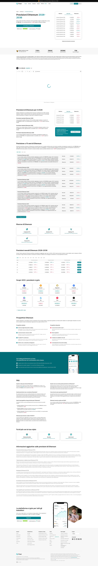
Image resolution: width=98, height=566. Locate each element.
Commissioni (18, 538)
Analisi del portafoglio (31, 541)
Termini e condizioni (64, 533)
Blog (50, 543)
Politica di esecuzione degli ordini (65, 544)
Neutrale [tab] (68, 13)
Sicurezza (18, 541)
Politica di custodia (64, 541)
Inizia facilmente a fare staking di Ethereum (71, 233)
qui (55, 559)
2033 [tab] (36, 257)
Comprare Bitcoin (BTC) (43, 533)
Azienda (51, 533)
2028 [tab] (23, 257)
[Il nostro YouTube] (75, 539)
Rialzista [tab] (60, 13)
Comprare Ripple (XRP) (42, 536)
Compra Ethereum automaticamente (71, 438)
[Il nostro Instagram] (79, 539)
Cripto (17, 539)
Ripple (73, 300)
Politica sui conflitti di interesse (64, 537)
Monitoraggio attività (31, 544)
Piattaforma (18, 536)
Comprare (79, 262)
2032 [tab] (33, 257)
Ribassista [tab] (76, 13)
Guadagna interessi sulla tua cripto (27, 438)
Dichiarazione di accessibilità (63, 546)
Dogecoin (57, 287)
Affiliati (51, 541)
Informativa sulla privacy (65, 538)
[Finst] (19, 3)
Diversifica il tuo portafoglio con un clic (49, 438)
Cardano (24, 287)
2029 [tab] (25, 257)
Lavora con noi (54, 537)
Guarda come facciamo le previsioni (68, 41)
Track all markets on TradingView (49, 102)
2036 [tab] (44, 257)
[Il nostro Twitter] (73, 539)
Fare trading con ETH (75, 131)
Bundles (28, 533)
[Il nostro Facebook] (81, 539)
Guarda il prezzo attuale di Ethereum (26, 242)
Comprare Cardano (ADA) (43, 538)
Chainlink (74, 287)
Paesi (17, 543)
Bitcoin (40, 287)
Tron (57, 300)
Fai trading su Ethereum (28, 25)
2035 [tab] (41, 257)
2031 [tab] (31, 257)
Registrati (76, 3)
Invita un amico (52, 538)
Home (17, 533)
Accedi (71, 3)
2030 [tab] (28, 257)
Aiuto (50, 540)
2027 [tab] (20, 257)
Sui (40, 300)
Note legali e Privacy (74, 557)
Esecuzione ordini (30, 539)
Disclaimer (62, 547)
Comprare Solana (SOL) (43, 539)
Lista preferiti (29, 543)
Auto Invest (29, 536)
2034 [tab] (39, 257)
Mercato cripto (30, 538)
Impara (51, 545)
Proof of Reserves (37, 365)
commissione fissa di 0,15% (33, 363)
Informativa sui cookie (64, 540)
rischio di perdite (30, 56)
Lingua (73, 531)
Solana (24, 300)
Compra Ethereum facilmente (27, 233)
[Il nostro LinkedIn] (77, 539)
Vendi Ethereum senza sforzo (49, 233)
